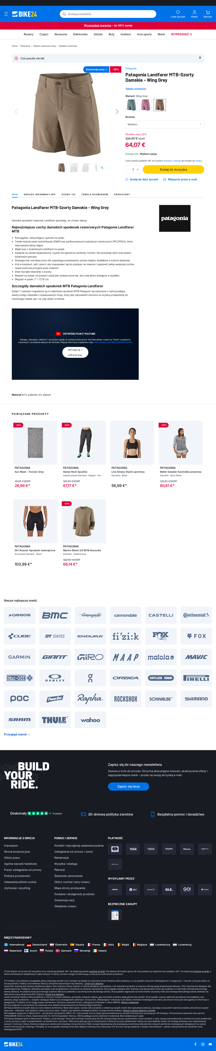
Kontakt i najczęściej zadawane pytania (79, 845)
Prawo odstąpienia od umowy (23, 869)
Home (15, 46)
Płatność (59, 869)
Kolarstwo (25, 46)
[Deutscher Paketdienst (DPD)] (133, 889)
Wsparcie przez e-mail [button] (182, 179)
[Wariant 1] (131, 105)
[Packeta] (205, 889)
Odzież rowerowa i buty (44, 46)
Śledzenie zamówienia (68, 876)
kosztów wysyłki (97, 971)
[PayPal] (169, 849)
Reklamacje (61, 857)
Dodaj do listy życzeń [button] (144, 179)
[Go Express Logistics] (187, 889)
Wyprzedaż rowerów (97, 25)
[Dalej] (117, 111)
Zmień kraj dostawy (94, 983)
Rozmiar (130, 116)
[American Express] (151, 849)
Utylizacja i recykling (17, 888)
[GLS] (169, 889)
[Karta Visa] (133, 849)
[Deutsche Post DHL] (115, 889)
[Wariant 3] (160, 105)
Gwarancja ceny (64, 900)
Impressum (11, 845)
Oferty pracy (12, 857)
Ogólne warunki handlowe (20, 863)
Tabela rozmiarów (135, 88)
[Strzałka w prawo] (54, 442)
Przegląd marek (15, 734)
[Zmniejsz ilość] (128, 169)
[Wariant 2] (146, 105)
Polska (198, 160)
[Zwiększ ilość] (137, 169)
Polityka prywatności (17, 876)
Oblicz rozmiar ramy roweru (72, 882)
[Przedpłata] (115, 864)
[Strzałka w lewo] (16, 442)
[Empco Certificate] (115, 915)
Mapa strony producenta (69, 888)
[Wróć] (16, 111)
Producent (122, 194)
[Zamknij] (200, 57)
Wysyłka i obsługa (65, 863)
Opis (15, 194)
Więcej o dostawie (130, 1002)
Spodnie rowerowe (68, 46)
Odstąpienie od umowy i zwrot (73, 851)
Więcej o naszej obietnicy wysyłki (139, 1010)
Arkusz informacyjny (40, 194)
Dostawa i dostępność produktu (74, 894)
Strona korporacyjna (17, 851)
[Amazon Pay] (205, 849)
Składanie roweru (65, 906)
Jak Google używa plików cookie (113, 342)
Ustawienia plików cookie (20, 882)
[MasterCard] (115, 849)
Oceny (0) (69, 194)
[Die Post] (151, 889)
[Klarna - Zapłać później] (187, 849)
